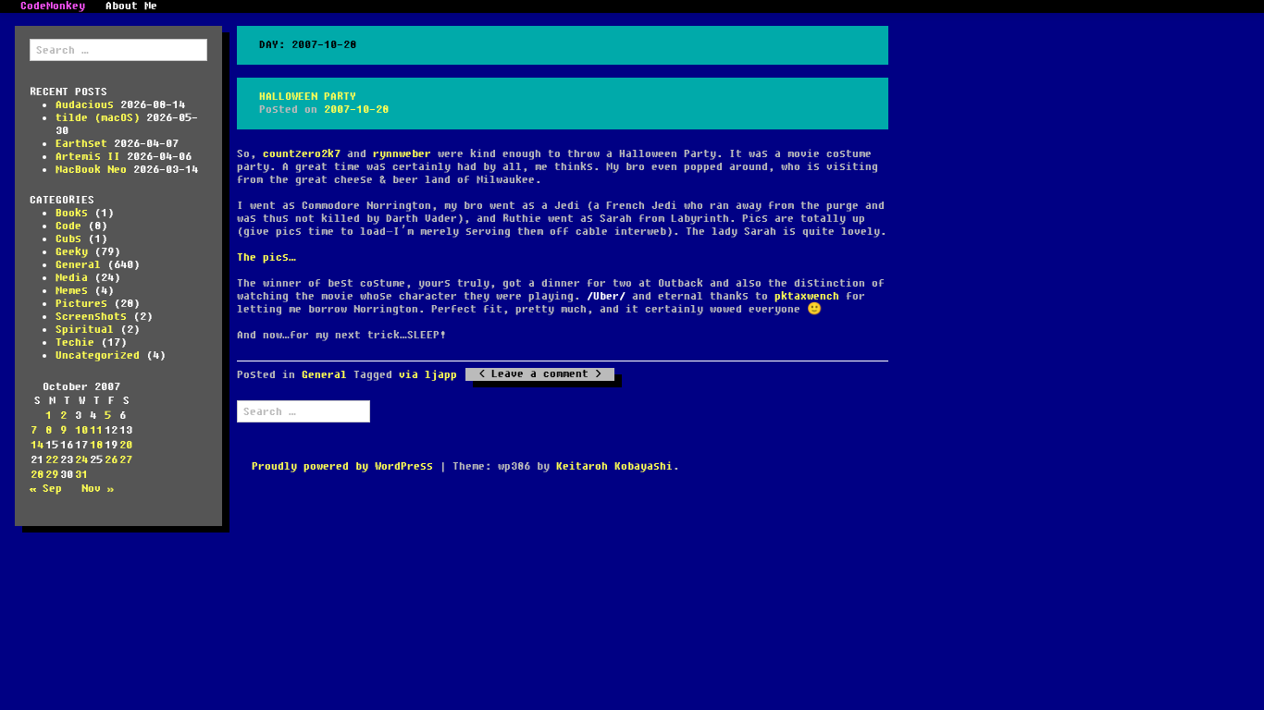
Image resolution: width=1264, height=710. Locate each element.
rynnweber (402, 154)
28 (37, 475)
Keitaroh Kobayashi (614, 466)
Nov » (97, 489)
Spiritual (85, 330)
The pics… (266, 257)
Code (68, 226)
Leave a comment (540, 374)
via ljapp (428, 375)
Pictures (81, 304)
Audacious (85, 105)
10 (81, 430)
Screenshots (91, 317)
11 (96, 430)
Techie (75, 342)
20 (125, 445)
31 (81, 475)
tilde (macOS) (98, 118)
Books (72, 213)
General (78, 265)
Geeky (72, 252)
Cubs (68, 239)
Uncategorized (98, 355)
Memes (72, 291)
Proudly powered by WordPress (342, 466)
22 (51, 460)
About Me (131, 6)
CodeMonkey (52, 6)
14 (37, 445)
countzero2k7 (302, 154)
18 (96, 445)
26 (111, 460)
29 (51, 475)
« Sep (46, 489)
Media (72, 278)
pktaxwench (807, 296)
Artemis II (88, 157)
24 (81, 460)
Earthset (81, 144)
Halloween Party (307, 97)
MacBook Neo (91, 170)
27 (125, 460)
